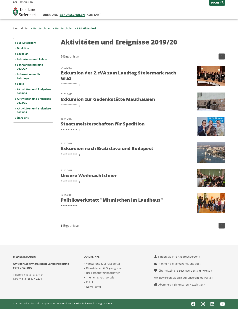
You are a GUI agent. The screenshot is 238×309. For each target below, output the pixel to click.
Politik (90, 282)
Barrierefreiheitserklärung (87, 303)
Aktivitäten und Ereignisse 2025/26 (34, 91)
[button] (217, 3)
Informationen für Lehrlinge (28, 76)
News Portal (93, 287)
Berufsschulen (72, 15)
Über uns (50, 15)
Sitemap (108, 303)
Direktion (23, 48)
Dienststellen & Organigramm (104, 268)
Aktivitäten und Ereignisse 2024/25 (34, 101)
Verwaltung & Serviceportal (103, 263)
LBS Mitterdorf (86, 28)
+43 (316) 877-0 (33, 274)
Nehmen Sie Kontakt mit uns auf (179, 263)
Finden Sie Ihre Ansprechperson (178, 256)
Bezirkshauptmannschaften (103, 273)
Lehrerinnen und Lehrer (32, 59)
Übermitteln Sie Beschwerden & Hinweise (184, 270)
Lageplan (22, 53)
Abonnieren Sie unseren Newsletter (181, 284)
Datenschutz (64, 303)
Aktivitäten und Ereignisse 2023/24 (34, 110)
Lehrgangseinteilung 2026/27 (30, 67)
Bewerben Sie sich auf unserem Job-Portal (185, 277)
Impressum (48, 303)
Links (20, 83)
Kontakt (94, 15)
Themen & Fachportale (100, 277)
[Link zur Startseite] (25, 12)
